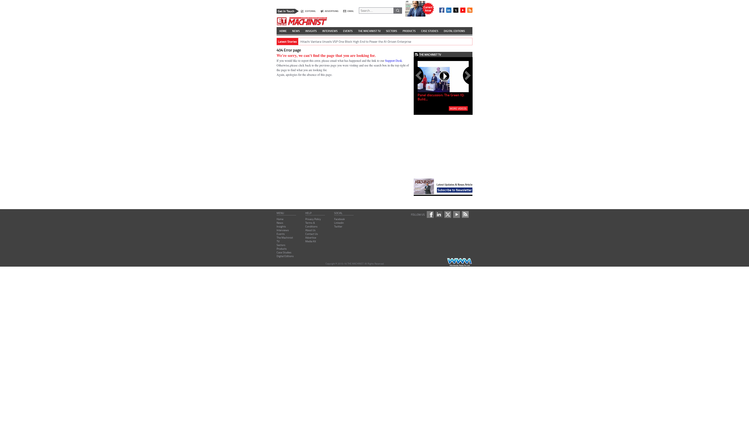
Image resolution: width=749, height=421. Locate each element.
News (280, 223)
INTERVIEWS (330, 31)
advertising (331, 11)
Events (281, 234)
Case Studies (284, 252)
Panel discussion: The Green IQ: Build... (441, 97)
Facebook (339, 219)
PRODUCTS (409, 31)
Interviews (283, 230)
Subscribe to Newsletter (455, 190)
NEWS (296, 31)
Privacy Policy (313, 219)
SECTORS (391, 31)
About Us (310, 230)
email (350, 11)
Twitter (338, 226)
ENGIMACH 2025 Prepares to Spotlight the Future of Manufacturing (345, 41)
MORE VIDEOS (458, 108)
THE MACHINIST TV (369, 31)
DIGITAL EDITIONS (454, 31)
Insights (281, 226)
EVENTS (348, 31)
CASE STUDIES (429, 31)
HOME (283, 31)
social (338, 213)
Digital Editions (285, 256)
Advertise (310, 237)
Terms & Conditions (311, 224)
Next (467, 75)
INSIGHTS (311, 31)
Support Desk (393, 60)
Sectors (281, 245)
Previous (419, 75)
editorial (310, 11)
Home (280, 219)
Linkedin (339, 223)
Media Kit (310, 241)
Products (282, 248)
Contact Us (311, 234)
